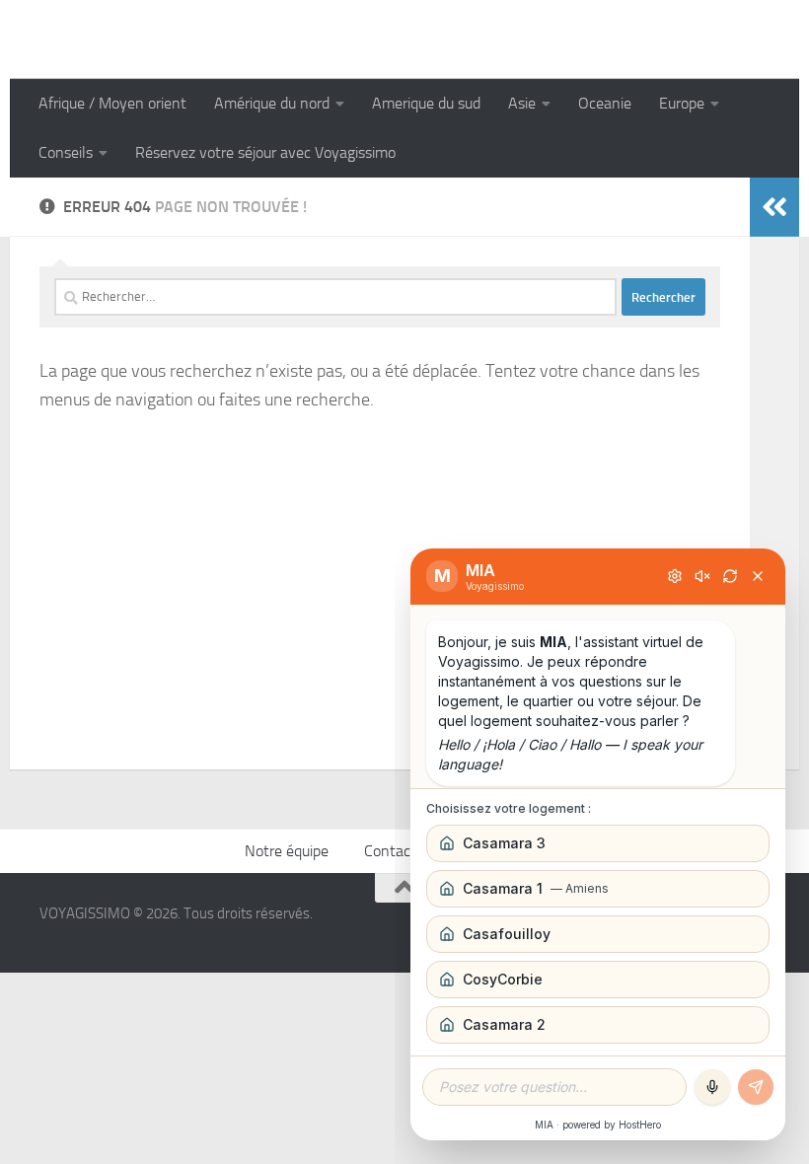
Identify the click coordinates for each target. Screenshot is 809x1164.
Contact (390, 850)
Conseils (65, 152)
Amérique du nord (272, 103)
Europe (681, 103)
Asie (522, 103)
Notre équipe (287, 850)
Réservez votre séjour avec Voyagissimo (265, 152)
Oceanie (604, 103)
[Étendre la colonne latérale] (774, 207)
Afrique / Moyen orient (112, 103)
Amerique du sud (426, 103)
